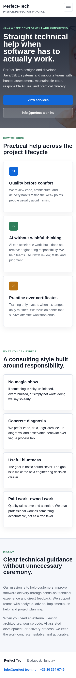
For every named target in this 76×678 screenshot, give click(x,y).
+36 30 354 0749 (52, 669)
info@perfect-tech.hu (38, 112)
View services (38, 100)
